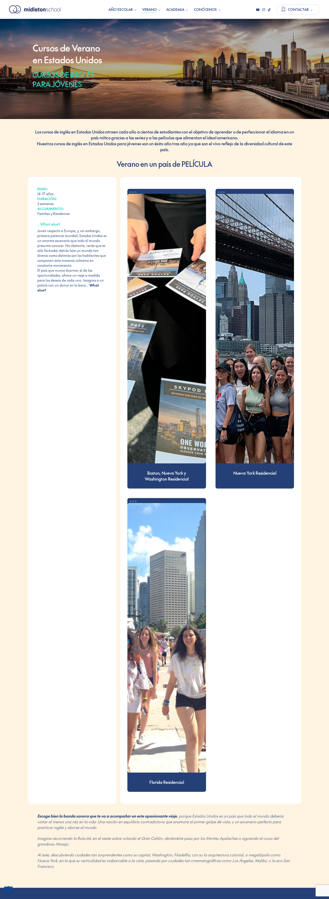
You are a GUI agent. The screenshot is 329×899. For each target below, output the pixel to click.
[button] (8, 890)
